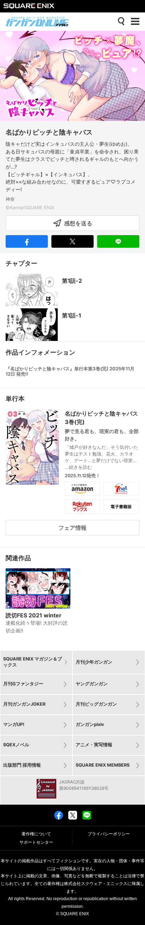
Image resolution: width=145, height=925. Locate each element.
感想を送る (78, 223)
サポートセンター (36, 842)
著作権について (36, 833)
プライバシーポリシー (109, 833)
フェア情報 (72, 527)
